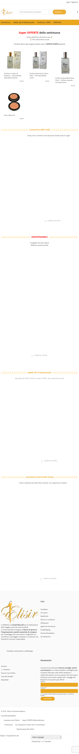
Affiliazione (44, 623)
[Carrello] (74, 12)
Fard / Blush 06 (9, 115)
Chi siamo (44, 613)
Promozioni (9, 725)
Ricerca (58, 12)
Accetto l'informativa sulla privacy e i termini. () (57, 694)
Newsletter (5, 680)
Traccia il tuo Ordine (8, 673)
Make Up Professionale (24, 22)
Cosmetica (5, 22)
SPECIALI (57, 22)
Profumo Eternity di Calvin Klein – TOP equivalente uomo (39, 75)
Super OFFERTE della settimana (33, 720)
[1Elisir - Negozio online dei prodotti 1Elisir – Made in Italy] (7, 12)
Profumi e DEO (44, 22)
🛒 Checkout (5, 670)
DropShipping (45, 630)
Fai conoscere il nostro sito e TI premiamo (30, 725)
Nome (43, 681)
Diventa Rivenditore (48, 633)
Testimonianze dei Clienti (25, 729)
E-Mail (43, 688)
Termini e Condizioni (48, 620)
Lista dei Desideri (7, 676)
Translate (47, 741)
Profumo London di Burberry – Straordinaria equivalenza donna (12, 75)
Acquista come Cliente (12, 720)
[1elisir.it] (19, 612)
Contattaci (44, 609)
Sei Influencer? (46, 637)
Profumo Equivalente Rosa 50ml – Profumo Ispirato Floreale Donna (64, 80)
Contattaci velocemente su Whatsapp (20, 651)
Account (4, 666)
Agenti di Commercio (48, 626)
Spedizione (44, 616)
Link (42, 695)
